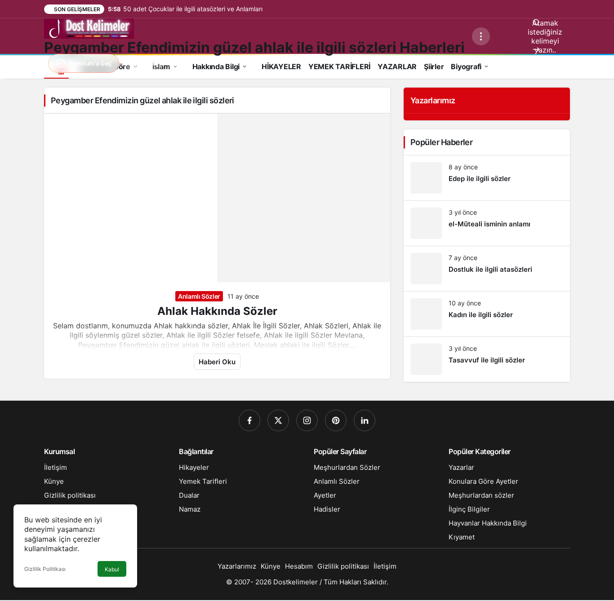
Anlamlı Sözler (199, 296)
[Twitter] (278, 420)
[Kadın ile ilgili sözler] (487, 314)
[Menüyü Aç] (481, 36)
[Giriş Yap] (155, 63)
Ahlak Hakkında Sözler (217, 311)
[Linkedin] (364, 420)
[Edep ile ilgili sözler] (487, 177)
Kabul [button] (112, 569)
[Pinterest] (336, 420)
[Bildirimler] (177, 63)
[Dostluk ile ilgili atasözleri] (487, 268)
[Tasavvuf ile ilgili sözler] (487, 359)
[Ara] (132, 63)
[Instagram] (307, 420)
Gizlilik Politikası (45, 569)
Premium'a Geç (90, 63)
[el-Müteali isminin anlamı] (487, 223)
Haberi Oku (217, 362)
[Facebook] (249, 420)
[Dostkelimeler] (89, 27)
